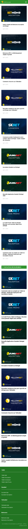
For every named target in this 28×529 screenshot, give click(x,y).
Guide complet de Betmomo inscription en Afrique (14, 460)
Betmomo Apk (5, 518)
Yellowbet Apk (5, 505)
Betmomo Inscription (7, 520)
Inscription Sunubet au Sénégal (11, 167)
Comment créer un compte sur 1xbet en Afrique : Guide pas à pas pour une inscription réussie (14, 254)
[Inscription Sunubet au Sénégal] (14, 355)
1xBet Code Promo (6, 482)
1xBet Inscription (6, 477)
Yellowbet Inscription (7, 507)
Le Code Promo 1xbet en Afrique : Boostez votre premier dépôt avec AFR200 (12, 224)
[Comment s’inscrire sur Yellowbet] (14, 402)
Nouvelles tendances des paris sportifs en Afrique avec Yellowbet (13, 109)
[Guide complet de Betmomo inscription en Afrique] (14, 449)
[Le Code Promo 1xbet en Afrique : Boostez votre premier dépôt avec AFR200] (14, 306)
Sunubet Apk (4, 492)
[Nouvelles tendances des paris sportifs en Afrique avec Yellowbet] (14, 378)
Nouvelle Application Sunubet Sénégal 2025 (12, 342)
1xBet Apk (4, 475)
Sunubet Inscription (6, 495)
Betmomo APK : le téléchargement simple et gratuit (13, 436)
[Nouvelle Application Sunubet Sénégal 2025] (14, 330)
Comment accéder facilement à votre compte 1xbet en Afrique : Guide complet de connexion (14, 138)
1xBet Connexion (6, 480)
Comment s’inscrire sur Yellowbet (12, 81)
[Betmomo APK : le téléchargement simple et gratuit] (14, 425)
